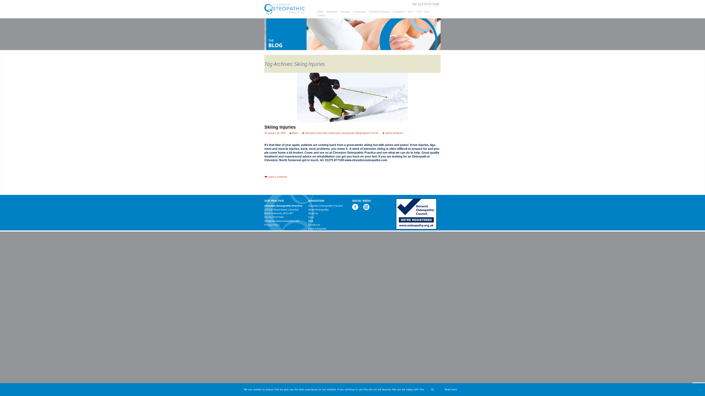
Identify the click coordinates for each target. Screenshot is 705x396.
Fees (419, 12)
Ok (432, 389)
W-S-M (374, 133)
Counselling (398, 12)
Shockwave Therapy (379, 12)
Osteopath (348, 133)
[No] (700, 389)
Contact (321, 15)
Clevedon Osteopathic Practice (325, 205)
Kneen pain (334, 133)
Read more (451, 389)
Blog (427, 12)
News (295, 133)
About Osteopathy (318, 209)
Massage (345, 12)
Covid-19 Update (317, 228)
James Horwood (394, 133)
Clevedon (310, 133)
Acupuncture (359, 12)
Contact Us (314, 224)
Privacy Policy (272, 224)
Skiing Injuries (280, 127)
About (410, 12)
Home (320, 12)
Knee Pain (322, 133)
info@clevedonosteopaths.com (281, 221)
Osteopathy (332, 12)
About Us (313, 213)
